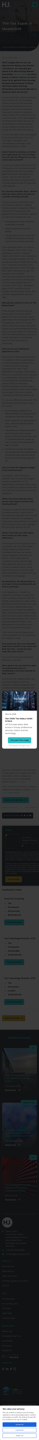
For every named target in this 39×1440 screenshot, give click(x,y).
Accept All (19, 1424)
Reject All (19, 1436)
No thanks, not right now (19, 746)
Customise (19, 1430)
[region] (19, 1423)
